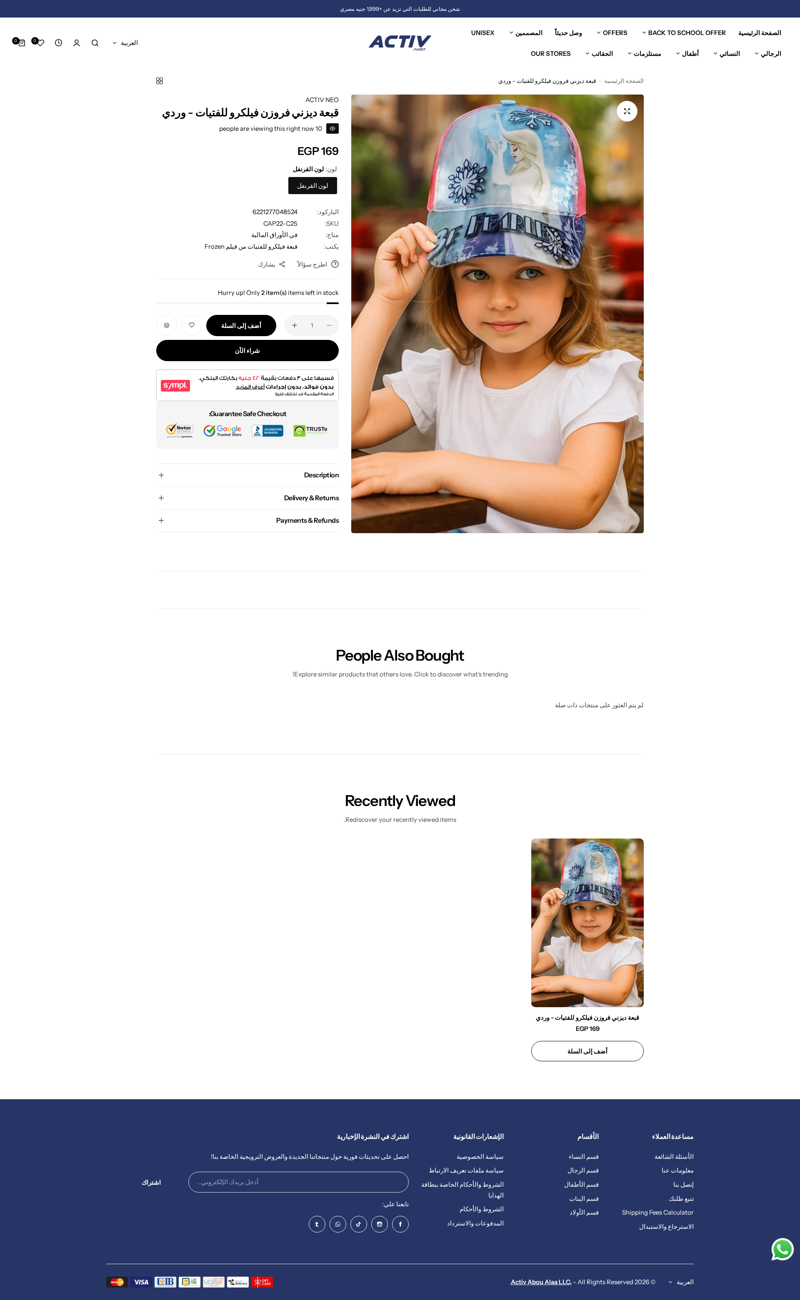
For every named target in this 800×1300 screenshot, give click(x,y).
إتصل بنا (683, 1184)
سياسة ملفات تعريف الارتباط (466, 1171)
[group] (497, 314)
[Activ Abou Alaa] (400, 42)
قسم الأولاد (584, 1213)
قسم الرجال (583, 1171)
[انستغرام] (379, 1224)
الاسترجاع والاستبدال (666, 1226)
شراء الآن (247, 351)
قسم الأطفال (581, 1184)
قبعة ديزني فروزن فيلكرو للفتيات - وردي (587, 1017)
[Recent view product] (58, 43)
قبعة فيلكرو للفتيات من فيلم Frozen (251, 246)
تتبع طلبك (681, 1199)
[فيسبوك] (400, 1224)
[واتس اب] (338, 1224)
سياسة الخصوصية (480, 1156)
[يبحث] (95, 43)
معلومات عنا (678, 1171)
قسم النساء (584, 1156)
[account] (77, 43)
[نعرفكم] (317, 1224)
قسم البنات (584, 1199)
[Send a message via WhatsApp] (783, 1249)
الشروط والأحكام (482, 1209)
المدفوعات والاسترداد (475, 1223)
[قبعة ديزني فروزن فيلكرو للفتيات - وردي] (587, 922)
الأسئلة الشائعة (674, 1156)
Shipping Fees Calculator (658, 1213)
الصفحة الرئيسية (624, 81)
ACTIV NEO (322, 100)
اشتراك (151, 1182)
